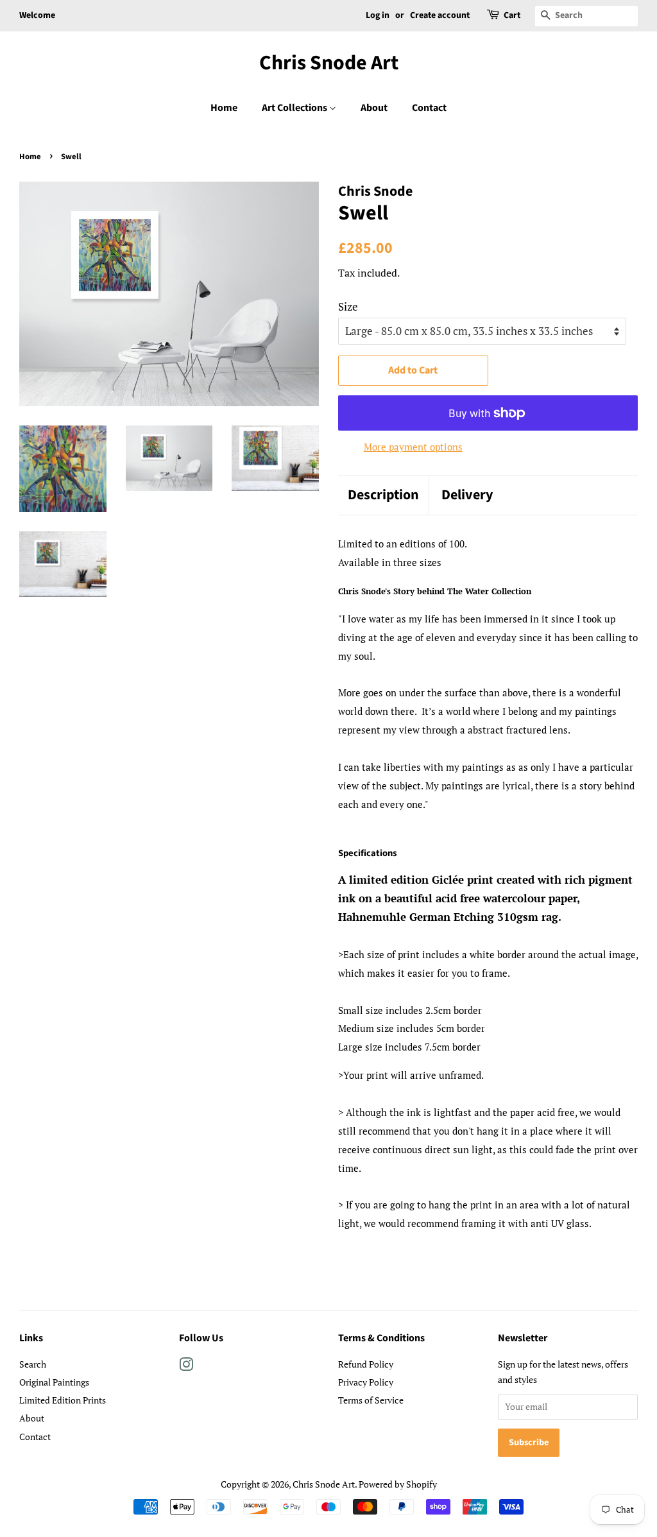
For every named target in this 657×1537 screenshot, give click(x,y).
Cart (512, 15)
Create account (440, 15)
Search (32, 1364)
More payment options (413, 446)
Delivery (467, 495)
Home (223, 108)
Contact (429, 108)
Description (383, 495)
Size (348, 306)
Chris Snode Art (328, 63)
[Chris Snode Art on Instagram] (186, 1367)
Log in (377, 15)
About (374, 108)
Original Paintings (54, 1382)
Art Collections (295, 108)
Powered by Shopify (398, 1484)
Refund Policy (365, 1364)
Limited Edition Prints (62, 1400)
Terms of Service (371, 1400)
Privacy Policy (365, 1382)
